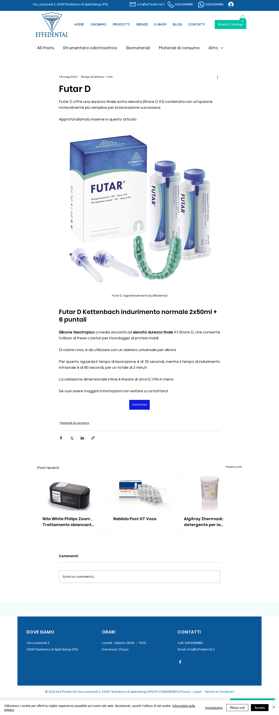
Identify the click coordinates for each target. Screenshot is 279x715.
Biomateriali (138, 48)
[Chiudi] (273, 708)
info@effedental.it (201, 649)
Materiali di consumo (179, 48)
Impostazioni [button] (214, 707)
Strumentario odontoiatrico (90, 48)
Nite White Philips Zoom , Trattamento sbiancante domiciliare (68, 522)
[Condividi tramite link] (93, 438)
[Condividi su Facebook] (61, 438)
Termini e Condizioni (219, 691)
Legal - (198, 691)
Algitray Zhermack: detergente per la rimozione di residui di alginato (206, 522)
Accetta (260, 707)
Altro (213, 48)
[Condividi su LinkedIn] (82, 438)
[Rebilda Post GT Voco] (139, 493)
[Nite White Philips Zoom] (68, 493)
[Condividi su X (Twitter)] (72, 438)
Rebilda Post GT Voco (135, 518)
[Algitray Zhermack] (210, 493)
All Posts (45, 48)
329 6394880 (194, 643)
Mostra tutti (234, 467)
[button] (142, 25)
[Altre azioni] (217, 77)
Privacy (185, 691)
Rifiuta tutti (237, 707)
